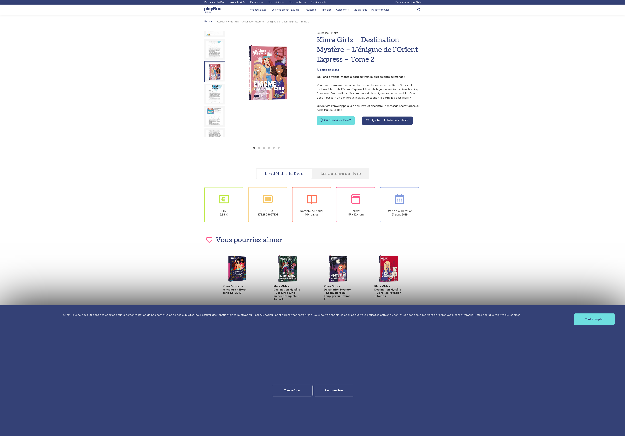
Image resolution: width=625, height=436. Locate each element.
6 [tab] (279, 148)
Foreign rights (318, 2)
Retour (208, 21)
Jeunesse (310, 9)
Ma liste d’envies (380, 9)
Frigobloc (326, 9)
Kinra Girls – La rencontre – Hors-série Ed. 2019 (234, 289)
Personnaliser (334, 390)
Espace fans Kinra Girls (408, 2)
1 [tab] (254, 148)
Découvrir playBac (214, 2)
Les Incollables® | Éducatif (286, 9)
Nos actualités (237, 2)
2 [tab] (259, 148)
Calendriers (342, 9)
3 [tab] (264, 148)
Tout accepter (594, 319)
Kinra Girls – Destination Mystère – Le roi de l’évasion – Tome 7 (387, 291)
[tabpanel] (267, 88)
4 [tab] (269, 148)
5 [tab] (274, 148)
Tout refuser (292, 390)
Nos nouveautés (259, 9)
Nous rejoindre (276, 2)
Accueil (221, 21)
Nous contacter (297, 2)
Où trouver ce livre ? (337, 120)
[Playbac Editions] (212, 10)
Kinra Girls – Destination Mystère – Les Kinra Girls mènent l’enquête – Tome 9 (286, 293)
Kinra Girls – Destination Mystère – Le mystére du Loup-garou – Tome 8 (337, 293)
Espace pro (256, 2)
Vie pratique (360, 9)
